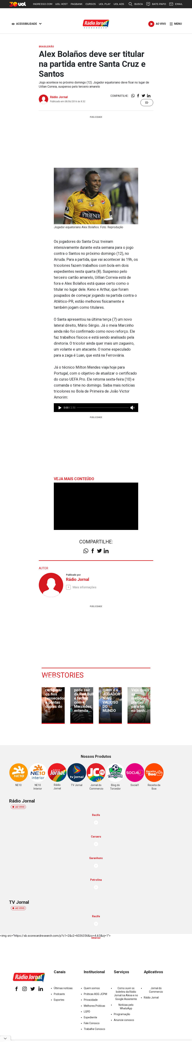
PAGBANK (76, 4)
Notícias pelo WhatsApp (126, 1006)
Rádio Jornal (59, 97)
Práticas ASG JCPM (95, 993)
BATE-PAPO (159, 4)
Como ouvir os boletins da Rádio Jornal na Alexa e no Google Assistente (126, 994)
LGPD (87, 1011)
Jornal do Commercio (156, 990)
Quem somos (92, 988)
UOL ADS (119, 4)
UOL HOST (61, 4)
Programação (122, 1014)
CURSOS (91, 4)
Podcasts (59, 993)
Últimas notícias (63, 988)
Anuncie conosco (124, 1020)
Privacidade (91, 999)
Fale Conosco (92, 1023)
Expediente (90, 1017)
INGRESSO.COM (42, 4)
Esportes (59, 999)
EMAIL (179, 4)
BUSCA (138, 4)
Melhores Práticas (94, 1005)
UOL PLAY (105, 4)
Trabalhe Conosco (94, 1028)
